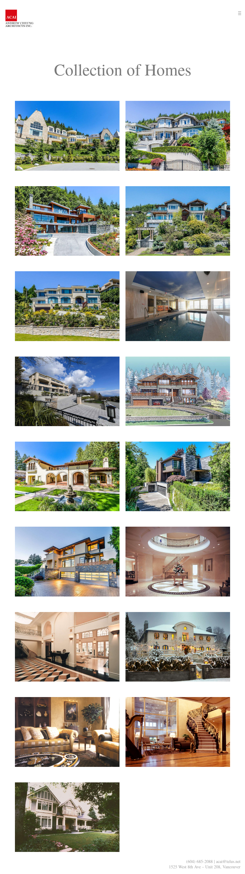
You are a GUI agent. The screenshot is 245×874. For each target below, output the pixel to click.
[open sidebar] (239, 13)
